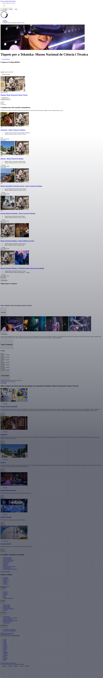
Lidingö (5, 582)
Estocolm (5, 577)
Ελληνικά (5, 646)
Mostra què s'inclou (5, 99)
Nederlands (5, 652)
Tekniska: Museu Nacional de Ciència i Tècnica (14, 95)
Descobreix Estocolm (5, 571)
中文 (4, 660)
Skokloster (5, 583)
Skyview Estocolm (7, 561)
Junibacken (5, 564)
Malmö (5, 580)
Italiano (5, 651)
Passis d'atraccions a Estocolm (10, 569)
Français (5, 648)
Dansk (4, 643)
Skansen (5, 565)
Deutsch (5, 644)
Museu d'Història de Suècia (9, 566)
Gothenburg (6, 578)
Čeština (5, 642)
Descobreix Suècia (5, 586)
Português (5, 655)
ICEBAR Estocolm (7, 557)
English (5, 639)
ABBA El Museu (7, 558)
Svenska (5, 659)
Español (5, 647)
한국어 (5, 649)
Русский (5, 657)
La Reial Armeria (7, 567)
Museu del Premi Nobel (8, 560)
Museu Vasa (6, 562)
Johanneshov (6, 581)
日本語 (5, 653)
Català (4, 641)
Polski (4, 656)
